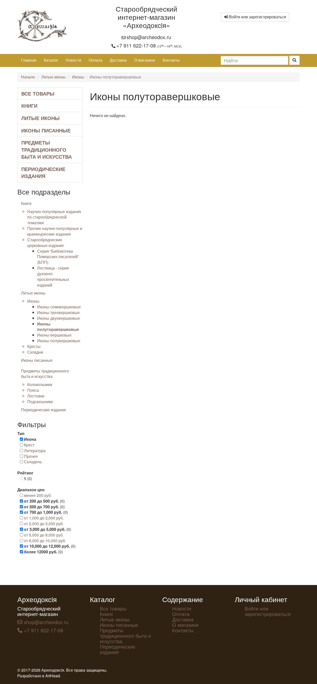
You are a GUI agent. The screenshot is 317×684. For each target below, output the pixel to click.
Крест (29, 445)
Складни (35, 352)
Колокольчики (39, 384)
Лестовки (35, 396)
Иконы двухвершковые (58, 318)
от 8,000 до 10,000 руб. (45, 540)
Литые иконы (53, 77)
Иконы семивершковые (59, 307)
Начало (28, 77)
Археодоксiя (37, 599)
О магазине (144, 60)
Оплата (95, 60)
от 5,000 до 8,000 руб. (44, 535)
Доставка (118, 60)
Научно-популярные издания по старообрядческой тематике (54, 217)
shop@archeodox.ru (149, 37)
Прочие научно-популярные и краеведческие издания (54, 231)
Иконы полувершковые (58, 340)
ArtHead (52, 676)
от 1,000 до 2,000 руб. (44, 518)
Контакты (171, 60)
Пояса (33, 390)
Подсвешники (40, 401)
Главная (28, 60)
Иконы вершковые (54, 335)
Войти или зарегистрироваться (257, 17)
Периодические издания (43, 172)
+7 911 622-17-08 (136, 45)
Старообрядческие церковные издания (45, 242)
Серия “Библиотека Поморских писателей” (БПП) (58, 256)
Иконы (78, 77)
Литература (35, 450)
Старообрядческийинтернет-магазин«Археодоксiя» (146, 17)
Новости (73, 60)
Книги (29, 105)
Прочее (31, 456)
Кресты (34, 346)
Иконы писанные (46, 130)
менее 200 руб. (38, 495)
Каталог (51, 60)
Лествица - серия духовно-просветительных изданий (53, 276)
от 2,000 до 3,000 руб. (44, 523)
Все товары (37, 93)
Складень (33, 461)
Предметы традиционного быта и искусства (46, 149)
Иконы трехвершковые (58, 312)
